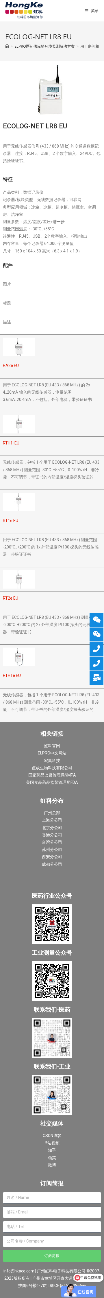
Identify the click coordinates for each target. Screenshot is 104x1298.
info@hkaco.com (18, 1271)
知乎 (52, 1150)
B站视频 (52, 1143)
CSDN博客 (52, 1135)
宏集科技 (52, 760)
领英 (52, 1157)
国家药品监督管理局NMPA (52, 775)
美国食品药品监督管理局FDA (52, 782)
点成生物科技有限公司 (52, 767)
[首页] (7, 46)
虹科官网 (52, 745)
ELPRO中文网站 (52, 753)
